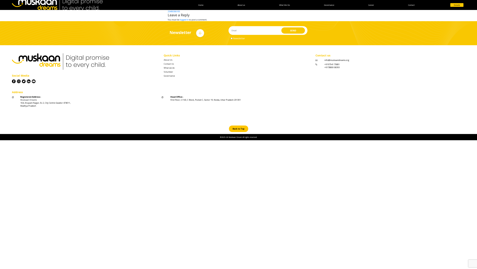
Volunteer (168, 71)
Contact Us (169, 64)
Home (200, 5)
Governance (329, 5)
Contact (411, 5)
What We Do (284, 5)
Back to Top (238, 128)
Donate (457, 5)
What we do (169, 68)
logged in (184, 19)
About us (241, 5)
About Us (168, 60)
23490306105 (174, 11)
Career (371, 5)
